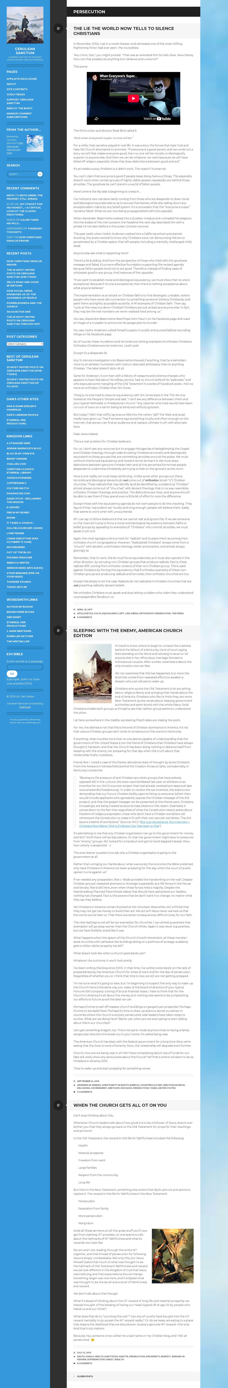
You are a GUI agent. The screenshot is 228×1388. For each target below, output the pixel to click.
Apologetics (85, 613)
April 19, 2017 (84, 609)
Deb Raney (14, 617)
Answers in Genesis (89, 1085)
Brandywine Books (20, 611)
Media (134, 613)
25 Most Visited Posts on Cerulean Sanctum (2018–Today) (25, 371)
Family (90, 1356)
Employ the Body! (19, 108)
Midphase (25, 707)
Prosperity (153, 1356)
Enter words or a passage (25, 661)
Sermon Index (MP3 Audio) (25, 567)
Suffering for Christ (100, 1359)
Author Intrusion (20, 606)
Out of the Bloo (19, 552)
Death (81, 1356)
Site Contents (17, 89)
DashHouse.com (18, 493)
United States (167, 1088)
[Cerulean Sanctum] (25, 25)
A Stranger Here (18, 443)
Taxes (153, 1088)
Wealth (119, 1359)
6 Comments (84, 1363)
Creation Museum (174, 1085)
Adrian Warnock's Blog (24, 448)
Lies (127, 613)
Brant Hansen (17, 458)
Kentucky (114, 1088)
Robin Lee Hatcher (20, 636)
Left (121, 613)
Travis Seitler (17, 587)
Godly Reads (16, 94)
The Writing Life (18, 641)
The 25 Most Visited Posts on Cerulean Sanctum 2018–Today (22, 273)
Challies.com (16, 463)
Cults (97, 613)
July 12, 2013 (84, 1352)
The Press (178, 613)
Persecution (163, 613)
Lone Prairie (15, 533)
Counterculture (151, 1085)
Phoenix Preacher (19, 557)
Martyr (123, 1356)
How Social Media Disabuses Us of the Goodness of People (22, 294)
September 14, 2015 (88, 1081)
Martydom (111, 1356)
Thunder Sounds (19, 581)
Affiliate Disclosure (22, 78)
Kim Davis (126, 1088)
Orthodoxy (146, 613)
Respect (166, 1356)
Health (99, 1356)
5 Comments (84, 617)
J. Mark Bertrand (19, 631)
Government (99, 1088)
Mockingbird (16, 547)
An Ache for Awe (19, 311)
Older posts (85, 1376)
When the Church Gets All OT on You (120, 1105)
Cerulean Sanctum (25, 51)
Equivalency (110, 613)
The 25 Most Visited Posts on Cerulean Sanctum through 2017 (23, 320)
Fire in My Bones (18, 512)
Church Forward (19, 477)
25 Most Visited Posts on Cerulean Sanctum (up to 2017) (25, 383)
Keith (10, 195)
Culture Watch (18, 488)
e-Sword (13, 507)
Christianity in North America (120, 1085)
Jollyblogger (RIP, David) (25, 528)
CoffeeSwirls (17, 483)
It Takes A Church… (20, 522)
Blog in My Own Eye (20, 453)
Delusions (83, 1088)
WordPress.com (33, 722)
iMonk (11, 517)
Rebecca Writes (18, 562)
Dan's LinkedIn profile (22, 414)
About (11, 84)
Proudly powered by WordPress (25, 719)
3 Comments (84, 1092)
